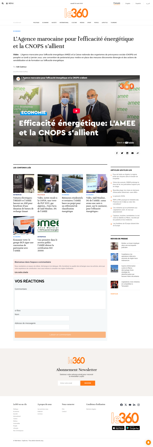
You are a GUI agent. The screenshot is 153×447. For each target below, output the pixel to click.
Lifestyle (105, 22)
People (96, 22)
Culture (74, 22)
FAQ (63, 409)
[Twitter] (125, 405)
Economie (45, 22)
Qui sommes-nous (43, 409)
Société (54, 22)
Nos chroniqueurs (18, 430)
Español (138, 3)
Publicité (40, 411)
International (64, 22)
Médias (82, 22)
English (128, 3)
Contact (64, 411)
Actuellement (17, 22)
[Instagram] (138, 405)
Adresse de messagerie (25, 323)
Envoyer (88, 383)
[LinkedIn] (134, 405)
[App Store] (118, 428)
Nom (17, 314)
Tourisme (114, 22)
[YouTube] (130, 405)
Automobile (16, 423)
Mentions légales (91, 409)
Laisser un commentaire (60, 335)
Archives (40, 414)
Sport (89, 22)
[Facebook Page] (121, 405)
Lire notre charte (21, 272)
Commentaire (21, 289)
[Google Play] (133, 428)
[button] (148, 442)
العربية (148, 3)
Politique (36, 22)
